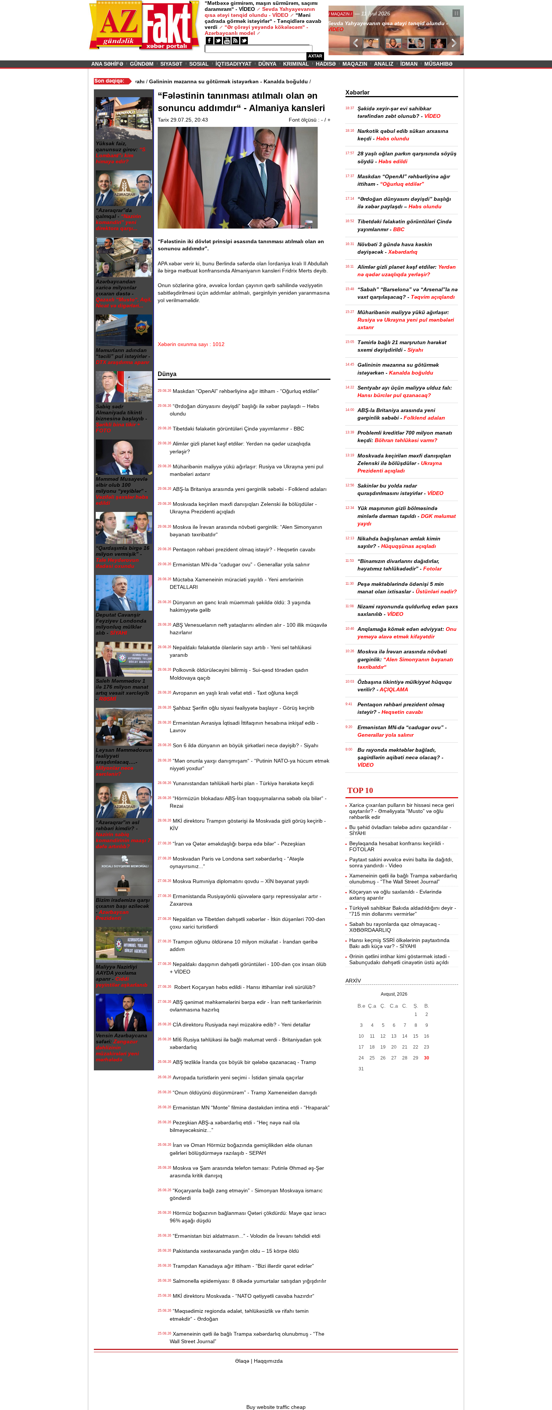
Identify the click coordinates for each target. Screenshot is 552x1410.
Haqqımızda (268, 1361)
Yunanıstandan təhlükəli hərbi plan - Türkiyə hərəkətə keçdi (242, 783)
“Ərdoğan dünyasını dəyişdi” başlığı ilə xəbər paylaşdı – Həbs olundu (244, 410)
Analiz (384, 64)
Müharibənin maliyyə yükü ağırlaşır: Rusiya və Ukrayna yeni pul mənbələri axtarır (246, 470)
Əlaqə (242, 1361)
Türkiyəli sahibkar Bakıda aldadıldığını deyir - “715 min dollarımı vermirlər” (402, 911)
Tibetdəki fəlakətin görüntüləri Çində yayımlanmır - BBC (237, 429)
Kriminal (296, 64)
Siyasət (171, 64)
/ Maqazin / (345, 14)
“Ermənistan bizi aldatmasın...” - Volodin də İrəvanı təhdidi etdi (245, 1236)
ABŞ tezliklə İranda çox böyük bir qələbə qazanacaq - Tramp (243, 1062)
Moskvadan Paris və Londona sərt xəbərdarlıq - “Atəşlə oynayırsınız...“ (237, 862)
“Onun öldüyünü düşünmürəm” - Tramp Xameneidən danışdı (243, 1092)
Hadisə (326, 64)
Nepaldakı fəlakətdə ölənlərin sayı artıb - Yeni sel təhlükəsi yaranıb (240, 651)
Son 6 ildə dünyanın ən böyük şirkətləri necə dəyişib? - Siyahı (244, 745)
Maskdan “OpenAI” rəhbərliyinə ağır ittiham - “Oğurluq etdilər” (244, 391)
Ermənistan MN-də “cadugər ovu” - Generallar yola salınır (240, 564)
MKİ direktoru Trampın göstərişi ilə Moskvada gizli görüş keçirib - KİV (248, 824)
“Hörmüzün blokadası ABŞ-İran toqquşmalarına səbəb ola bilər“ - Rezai (248, 802)
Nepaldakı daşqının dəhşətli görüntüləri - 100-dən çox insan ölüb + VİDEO (248, 968)
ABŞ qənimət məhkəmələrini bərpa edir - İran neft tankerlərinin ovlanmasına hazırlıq (245, 1006)
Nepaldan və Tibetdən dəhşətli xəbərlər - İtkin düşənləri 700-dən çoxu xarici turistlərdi (247, 923)
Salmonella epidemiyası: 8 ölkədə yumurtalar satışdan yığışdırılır (248, 1281)
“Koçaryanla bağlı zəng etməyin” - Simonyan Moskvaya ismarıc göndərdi (246, 1194)
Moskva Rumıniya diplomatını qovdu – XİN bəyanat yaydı (239, 881)
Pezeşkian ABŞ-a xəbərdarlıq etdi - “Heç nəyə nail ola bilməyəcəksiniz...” (235, 1126)
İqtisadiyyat (234, 64)
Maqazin (354, 64)
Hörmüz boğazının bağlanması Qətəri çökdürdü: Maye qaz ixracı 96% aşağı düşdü (248, 1216)
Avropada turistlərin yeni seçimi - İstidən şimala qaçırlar (237, 1077)
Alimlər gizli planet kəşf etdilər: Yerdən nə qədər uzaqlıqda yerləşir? (240, 447)
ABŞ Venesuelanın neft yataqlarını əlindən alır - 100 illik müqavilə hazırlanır (248, 628)
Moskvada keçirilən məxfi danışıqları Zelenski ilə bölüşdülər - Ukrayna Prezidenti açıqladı (243, 508)
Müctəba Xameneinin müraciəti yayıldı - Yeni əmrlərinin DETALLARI (236, 583)
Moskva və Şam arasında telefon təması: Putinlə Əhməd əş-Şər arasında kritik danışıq (247, 1171)
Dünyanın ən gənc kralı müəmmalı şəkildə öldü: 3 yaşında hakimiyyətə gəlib (240, 606)
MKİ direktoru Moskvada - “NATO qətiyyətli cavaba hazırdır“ (242, 1296)
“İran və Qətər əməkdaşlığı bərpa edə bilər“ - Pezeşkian (237, 844)
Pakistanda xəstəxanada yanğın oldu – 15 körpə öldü (234, 1251)
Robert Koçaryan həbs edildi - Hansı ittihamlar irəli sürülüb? (242, 987)
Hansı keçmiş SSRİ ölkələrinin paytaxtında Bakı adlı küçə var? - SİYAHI (399, 943)
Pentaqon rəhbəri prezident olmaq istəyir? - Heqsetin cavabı (242, 549)
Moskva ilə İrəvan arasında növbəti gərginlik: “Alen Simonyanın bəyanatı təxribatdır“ (246, 530)
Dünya (267, 64)
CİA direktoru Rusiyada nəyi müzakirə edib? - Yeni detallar (240, 1025)
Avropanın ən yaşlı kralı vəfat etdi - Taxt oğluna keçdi (234, 693)
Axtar (315, 56)
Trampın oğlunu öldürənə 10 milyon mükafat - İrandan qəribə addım (244, 945)
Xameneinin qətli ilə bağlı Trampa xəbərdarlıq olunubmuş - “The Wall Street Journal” (247, 1337)
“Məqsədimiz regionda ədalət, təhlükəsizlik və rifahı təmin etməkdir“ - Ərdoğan (239, 1314)
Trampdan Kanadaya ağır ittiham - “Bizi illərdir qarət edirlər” (242, 1266)
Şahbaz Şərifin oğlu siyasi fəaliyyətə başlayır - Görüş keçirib (242, 708)
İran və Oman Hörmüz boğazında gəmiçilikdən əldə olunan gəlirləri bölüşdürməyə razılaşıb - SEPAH (241, 1149)
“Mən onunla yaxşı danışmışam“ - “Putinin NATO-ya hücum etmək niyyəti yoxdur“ (249, 764)
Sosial (199, 64)
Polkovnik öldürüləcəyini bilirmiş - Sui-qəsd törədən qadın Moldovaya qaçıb (239, 673)
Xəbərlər (357, 92)
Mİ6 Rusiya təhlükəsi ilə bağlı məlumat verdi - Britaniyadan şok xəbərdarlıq (245, 1043)
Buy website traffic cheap (276, 1407)
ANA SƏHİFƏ (107, 64)
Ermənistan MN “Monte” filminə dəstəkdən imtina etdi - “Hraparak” (250, 1108)
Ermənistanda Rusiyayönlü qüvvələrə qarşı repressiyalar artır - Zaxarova (245, 900)
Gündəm (142, 64)
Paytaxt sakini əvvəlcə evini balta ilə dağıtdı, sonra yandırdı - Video (401, 862)
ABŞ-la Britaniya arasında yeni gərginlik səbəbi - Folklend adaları (248, 489)
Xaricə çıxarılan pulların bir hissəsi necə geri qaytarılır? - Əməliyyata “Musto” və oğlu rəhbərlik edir (401, 811)
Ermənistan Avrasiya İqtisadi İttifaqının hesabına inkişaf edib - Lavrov (244, 726)
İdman (409, 64)
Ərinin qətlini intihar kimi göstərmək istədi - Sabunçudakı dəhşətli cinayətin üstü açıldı (399, 959)
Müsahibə (438, 64)
